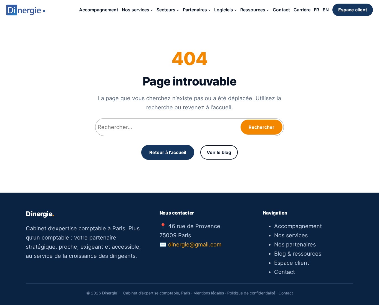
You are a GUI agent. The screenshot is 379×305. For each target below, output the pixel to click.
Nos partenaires (295, 244)
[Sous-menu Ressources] (267, 10)
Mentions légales (208, 293)
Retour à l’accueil (167, 152)
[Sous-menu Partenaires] (209, 10)
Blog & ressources (297, 253)
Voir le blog (219, 152)
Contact (284, 272)
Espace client (352, 9)
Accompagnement (298, 226)
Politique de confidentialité (251, 293)
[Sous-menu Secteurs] (177, 10)
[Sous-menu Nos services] (151, 10)
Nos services (291, 235)
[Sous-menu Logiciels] (235, 10)
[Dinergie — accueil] (25, 10)
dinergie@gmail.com (194, 244)
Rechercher (261, 127)
